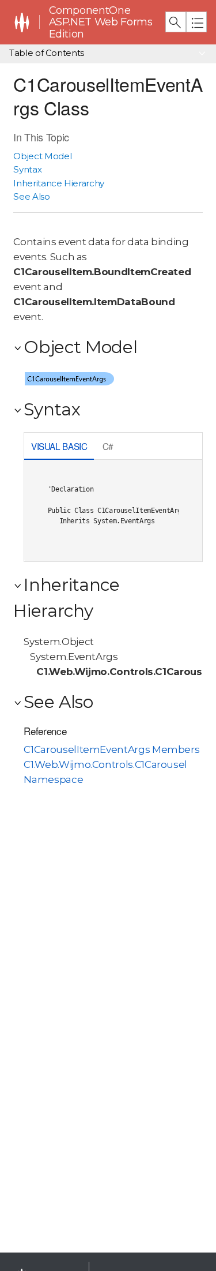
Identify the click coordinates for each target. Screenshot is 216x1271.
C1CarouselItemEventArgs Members (111, 749)
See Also (31, 196)
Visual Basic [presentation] (59, 446)
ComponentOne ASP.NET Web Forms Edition (101, 22)
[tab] (59, 447)
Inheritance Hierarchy (58, 183)
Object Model (42, 156)
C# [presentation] (108, 446)
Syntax (27, 169)
